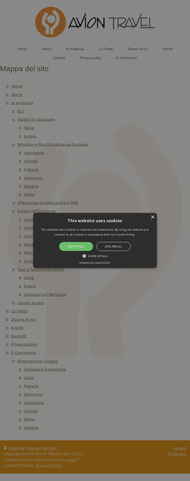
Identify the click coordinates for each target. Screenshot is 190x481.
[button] (95, 240)
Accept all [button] (76, 246)
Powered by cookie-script (94, 263)
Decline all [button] (113, 246)
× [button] (152, 217)
